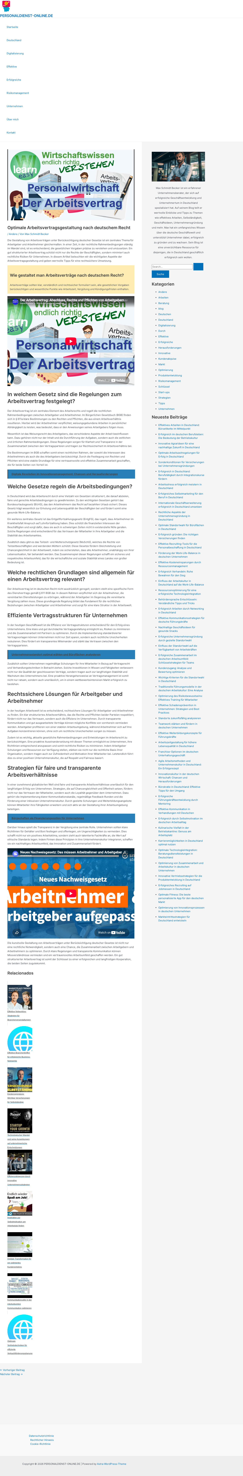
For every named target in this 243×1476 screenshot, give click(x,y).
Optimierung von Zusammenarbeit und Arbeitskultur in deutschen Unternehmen (180, 866)
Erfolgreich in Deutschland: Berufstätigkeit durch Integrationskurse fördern (181, 475)
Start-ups (164, 392)
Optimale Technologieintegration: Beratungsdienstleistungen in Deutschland (177, 853)
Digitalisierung (15, 53)
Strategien (164, 397)
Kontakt (11, 132)
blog (160, 308)
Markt (161, 364)
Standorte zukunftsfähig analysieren (179, 718)
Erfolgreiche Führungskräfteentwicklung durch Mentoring (178, 800)
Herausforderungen (170, 347)
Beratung (163, 303)
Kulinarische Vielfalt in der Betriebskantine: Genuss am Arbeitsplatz (174, 831)
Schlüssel (164, 386)
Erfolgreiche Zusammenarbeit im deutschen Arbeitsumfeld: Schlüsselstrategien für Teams (177, 659)
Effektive (12, 66)
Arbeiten (163, 297)
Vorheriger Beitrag (12, 1370)
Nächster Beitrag (11, 1374)
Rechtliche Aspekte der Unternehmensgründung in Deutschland (174, 516)
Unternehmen (15, 106)
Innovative (164, 353)
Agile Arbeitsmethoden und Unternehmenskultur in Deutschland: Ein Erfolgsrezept (180, 764)
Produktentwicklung (170, 375)
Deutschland (14, 40)
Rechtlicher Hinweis (42, 1440)
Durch (161, 330)
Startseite (12, 27)
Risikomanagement (18, 93)
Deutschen (164, 314)
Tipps (161, 403)
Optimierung (165, 370)
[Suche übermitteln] (198, 266)
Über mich (13, 119)
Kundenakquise (167, 358)
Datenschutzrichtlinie (41, 1435)
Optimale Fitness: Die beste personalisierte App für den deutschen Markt (181, 898)
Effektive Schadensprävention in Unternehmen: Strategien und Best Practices (178, 709)
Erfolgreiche (14, 79)
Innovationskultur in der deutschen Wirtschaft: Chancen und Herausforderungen (178, 777)
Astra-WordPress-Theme (111, 1463)
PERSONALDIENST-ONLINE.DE (26, 16)
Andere (13, 234)
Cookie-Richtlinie (40, 1443)
